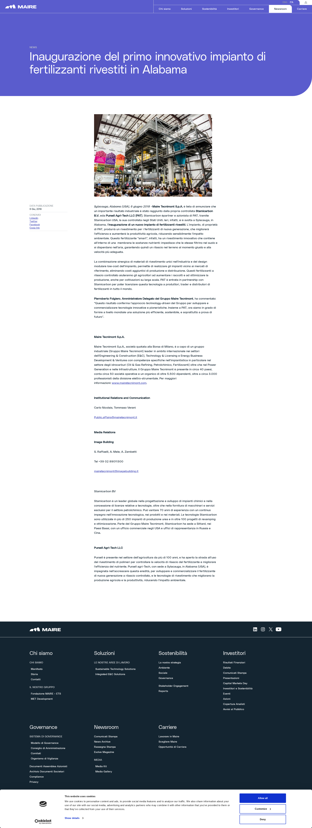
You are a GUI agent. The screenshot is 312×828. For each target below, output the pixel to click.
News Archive (102, 741)
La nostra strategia (170, 662)
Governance (166, 678)
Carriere (168, 727)
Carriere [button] (302, 9)
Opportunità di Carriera (172, 747)
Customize (261, 808)
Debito (227, 667)
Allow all (263, 798)
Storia (34, 674)
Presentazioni (231, 678)
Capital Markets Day (235, 683)
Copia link (35, 228)
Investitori (234, 653)
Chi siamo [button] (165, 9)
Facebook (35, 225)
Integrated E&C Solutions (110, 674)
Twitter (33, 221)
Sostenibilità (173, 653)
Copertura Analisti (234, 704)
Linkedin (34, 218)
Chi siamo (41, 653)
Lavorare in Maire (169, 736)
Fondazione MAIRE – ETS (46, 693)
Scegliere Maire (168, 741)
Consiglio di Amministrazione (48, 748)
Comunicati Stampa (235, 673)
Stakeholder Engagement (173, 686)
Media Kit (101, 766)
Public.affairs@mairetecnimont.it (115, 417)
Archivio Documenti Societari (47, 771)
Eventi (226, 693)
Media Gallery (103, 771)
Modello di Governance (44, 743)
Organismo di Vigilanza (44, 758)
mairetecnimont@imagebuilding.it (116, 471)
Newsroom (106, 727)
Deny (263, 819)
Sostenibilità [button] (209, 9)
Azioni (226, 699)
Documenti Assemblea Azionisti (48, 766)
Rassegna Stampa (105, 747)
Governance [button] (256, 9)
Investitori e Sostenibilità (238, 688)
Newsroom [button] (283, 8)
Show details (72, 818)
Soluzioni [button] (186, 9)
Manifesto (37, 669)
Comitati (36, 753)
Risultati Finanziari (234, 662)
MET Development (42, 699)
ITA (291, 2)
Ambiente (164, 667)
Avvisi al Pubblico (233, 709)
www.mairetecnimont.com (129, 383)
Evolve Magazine (104, 752)
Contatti (36, 679)
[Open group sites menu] (306, 2)
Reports (163, 691)
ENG (285, 2)
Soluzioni (104, 653)
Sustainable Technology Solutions (115, 669)
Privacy (34, 782)
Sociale (163, 673)
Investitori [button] (233, 9)
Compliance (37, 776)
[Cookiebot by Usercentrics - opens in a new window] (43, 821)
